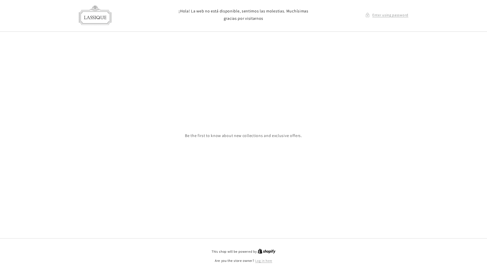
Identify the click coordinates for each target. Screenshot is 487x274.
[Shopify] (266, 251)
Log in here (263, 261)
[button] (386, 15)
